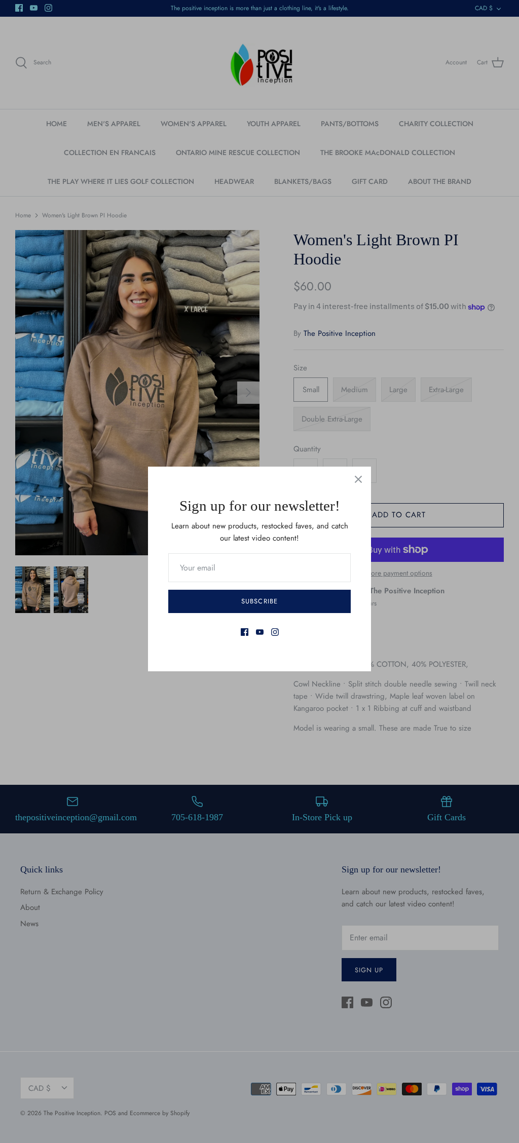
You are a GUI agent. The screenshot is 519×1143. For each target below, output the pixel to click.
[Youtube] (260, 632)
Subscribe (259, 601)
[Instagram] (275, 632)
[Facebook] (244, 632)
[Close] (358, 479)
